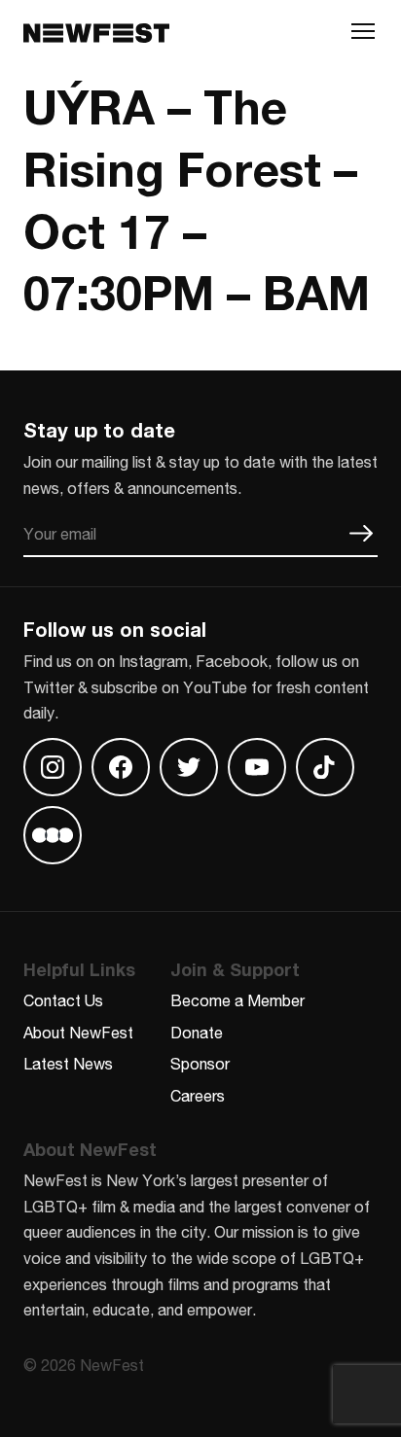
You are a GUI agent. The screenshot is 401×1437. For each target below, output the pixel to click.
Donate (196, 1032)
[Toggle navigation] (363, 36)
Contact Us (63, 1000)
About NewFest (78, 1032)
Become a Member (237, 1000)
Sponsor (200, 1063)
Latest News (68, 1063)
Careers (197, 1095)
